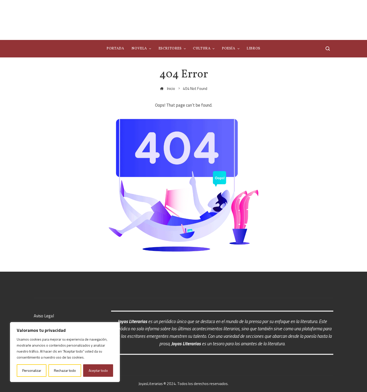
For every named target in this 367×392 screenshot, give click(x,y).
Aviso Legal (44, 316)
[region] (65, 352)
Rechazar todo (65, 370)
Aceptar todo (98, 370)
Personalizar (31, 370)
